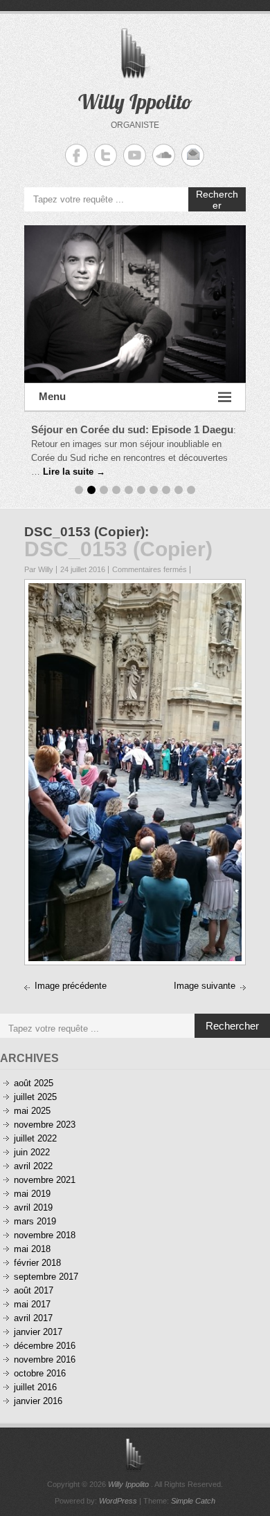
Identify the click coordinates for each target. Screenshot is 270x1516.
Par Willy (38, 569)
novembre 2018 (44, 1235)
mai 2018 (32, 1249)
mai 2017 (32, 1304)
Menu (52, 396)
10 (191, 490)
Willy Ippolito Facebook (76, 155)
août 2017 (33, 1290)
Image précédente (71, 985)
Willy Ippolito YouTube (134, 155)
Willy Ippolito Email (192, 155)
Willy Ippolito (135, 101)
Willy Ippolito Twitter (105, 155)
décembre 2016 (44, 1345)
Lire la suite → (74, 471)
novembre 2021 (44, 1180)
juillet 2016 (35, 1387)
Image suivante (204, 985)
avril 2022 (33, 1166)
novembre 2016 (44, 1359)
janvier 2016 (38, 1401)
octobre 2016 (40, 1373)
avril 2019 (33, 1207)
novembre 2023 (44, 1124)
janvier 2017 (38, 1332)
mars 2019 (35, 1221)
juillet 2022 (35, 1138)
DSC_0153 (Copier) (84, 531)
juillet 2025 (35, 1097)
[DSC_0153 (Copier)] (135, 590)
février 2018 (37, 1263)
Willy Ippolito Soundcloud (163, 155)
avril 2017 (33, 1318)
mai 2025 (32, 1111)
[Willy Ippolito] (135, 304)
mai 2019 (32, 1193)
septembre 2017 (46, 1276)
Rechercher (217, 200)
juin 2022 (32, 1152)
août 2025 (33, 1083)
